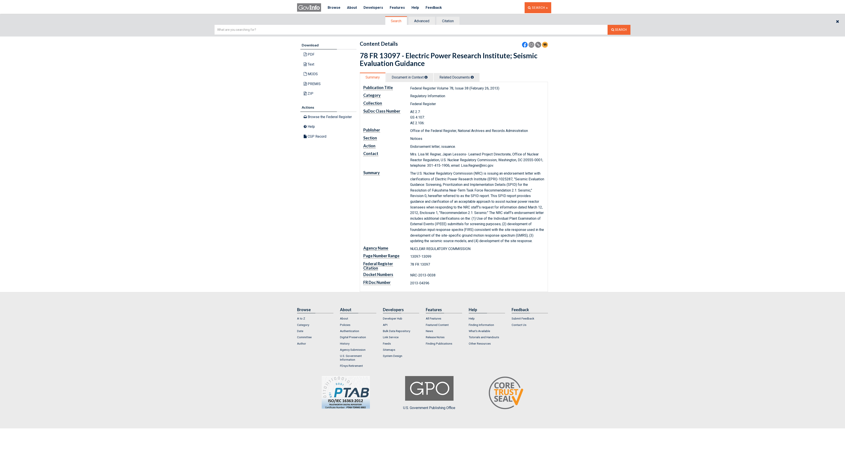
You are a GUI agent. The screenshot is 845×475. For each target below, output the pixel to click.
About (352, 7)
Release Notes (435, 337)
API (385, 325)
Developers (373, 7)
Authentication (349, 331)
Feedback (434, 7)
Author (301, 343)
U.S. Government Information (351, 357)
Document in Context (408, 77)
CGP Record (316, 136)
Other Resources (480, 343)
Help (415, 7)
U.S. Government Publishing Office (429, 408)
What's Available (479, 331)
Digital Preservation (353, 337)
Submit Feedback (523, 318)
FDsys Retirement (351, 365)
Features (397, 7)
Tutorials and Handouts (484, 337)
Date (300, 331)
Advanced (421, 21)
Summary (373, 77)
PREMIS (314, 84)
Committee (304, 337)
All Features (433, 318)
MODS (312, 74)
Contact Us (519, 325)
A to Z (301, 318)
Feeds (387, 343)
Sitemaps (389, 349)
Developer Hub (392, 318)
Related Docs (455, 77)
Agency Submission (353, 349)
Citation (448, 21)
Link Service (391, 337)
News (429, 331)
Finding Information (481, 325)
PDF (310, 54)
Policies (345, 325)
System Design (392, 356)
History (344, 343)
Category (303, 325)
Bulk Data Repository (396, 331)
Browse (334, 7)
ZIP (310, 93)
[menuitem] (315, 318)
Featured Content (437, 325)
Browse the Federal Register (329, 117)
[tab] (396, 21)
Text (310, 64)
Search (396, 21)
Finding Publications (439, 343)
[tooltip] (426, 77)
